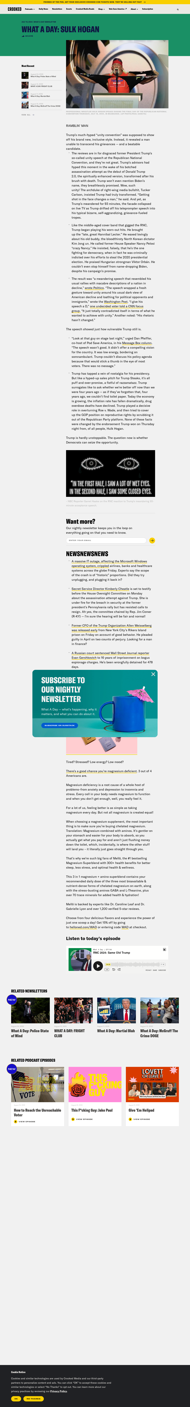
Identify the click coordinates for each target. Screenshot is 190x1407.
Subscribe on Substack (60, 725)
